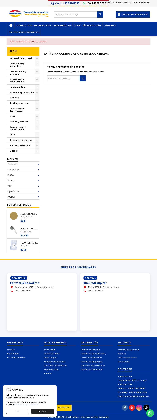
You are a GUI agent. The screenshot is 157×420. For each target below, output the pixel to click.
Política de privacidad (26, 404)
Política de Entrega (90, 349)
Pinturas (109, 25)
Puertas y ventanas (20, 145)
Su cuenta (124, 342)
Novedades (13, 353)
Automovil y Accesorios (22, 92)
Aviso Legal (49, 349)
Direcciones (124, 361)
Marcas (12, 159)
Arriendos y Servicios (21, 140)
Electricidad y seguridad (23, 32)
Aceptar (42, 411)
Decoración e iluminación (17, 109)
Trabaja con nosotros (54, 361)
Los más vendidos (19, 205)
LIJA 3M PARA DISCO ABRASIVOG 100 (29, 214)
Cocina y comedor (19, 121)
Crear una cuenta (140, 2)
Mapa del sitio (51, 369)
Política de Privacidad (92, 369)
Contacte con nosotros (55, 365)
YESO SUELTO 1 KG (29, 243)
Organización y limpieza (18, 72)
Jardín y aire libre (19, 103)
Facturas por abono (127, 357)
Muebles (14, 150)
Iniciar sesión (122, 2)
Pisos (12, 116)
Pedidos (122, 353)
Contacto (125, 369)
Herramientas (62, 25)
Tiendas (48, 373)
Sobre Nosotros (52, 353)
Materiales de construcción (33, 25)
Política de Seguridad (91, 361)
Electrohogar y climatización (17, 128)
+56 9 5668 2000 (96, 3)
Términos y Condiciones (93, 365)
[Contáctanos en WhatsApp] (150, 413)
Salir (17, 411)
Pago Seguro (50, 357)
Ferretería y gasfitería (87, 25)
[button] (23, 164)
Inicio (13, 51)
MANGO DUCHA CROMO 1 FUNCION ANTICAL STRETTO (29, 228)
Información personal (128, 349)
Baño (12, 134)
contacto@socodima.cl (136, 396)
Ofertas (11, 349)
